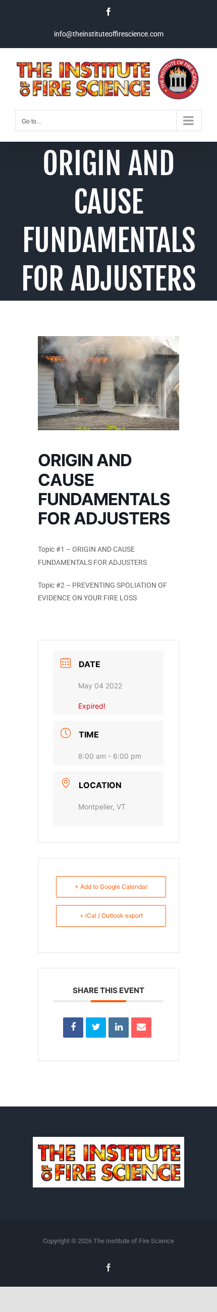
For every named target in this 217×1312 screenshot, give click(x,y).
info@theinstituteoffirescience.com (109, 34)
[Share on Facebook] (73, 1027)
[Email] (141, 1027)
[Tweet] (96, 1027)
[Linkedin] (118, 1027)
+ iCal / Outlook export (111, 915)
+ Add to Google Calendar (111, 886)
